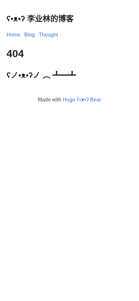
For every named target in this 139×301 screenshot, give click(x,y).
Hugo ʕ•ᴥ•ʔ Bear (82, 99)
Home (13, 34)
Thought (48, 34)
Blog (29, 34)
